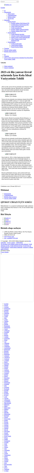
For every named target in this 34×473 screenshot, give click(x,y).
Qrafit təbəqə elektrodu (16, 247)
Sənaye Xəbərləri (9, 67)
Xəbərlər (6, 48)
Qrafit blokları (11, 42)
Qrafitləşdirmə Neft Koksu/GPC (20, 25)
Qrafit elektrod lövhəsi (16, 246)
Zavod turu (11, 18)
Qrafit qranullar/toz (16, 28)
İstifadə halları (11, 17)
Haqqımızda (7, 12)
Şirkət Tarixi (11, 14)
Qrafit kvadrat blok (16, 43)
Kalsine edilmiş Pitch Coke (18, 31)
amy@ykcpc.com (9, 236)
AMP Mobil (19, 242)
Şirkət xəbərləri (8, 66)
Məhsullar (7, 20)
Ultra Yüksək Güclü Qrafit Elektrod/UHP (18, 39)
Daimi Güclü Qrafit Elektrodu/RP (20, 37)
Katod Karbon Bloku (17, 47)
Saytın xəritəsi (11, 242)
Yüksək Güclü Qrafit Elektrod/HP (20, 36)
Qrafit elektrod (12, 32)
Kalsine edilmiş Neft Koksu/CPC (20, 23)
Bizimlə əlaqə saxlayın (10, 51)
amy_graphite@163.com (11, 238)
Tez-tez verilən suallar (10, 50)
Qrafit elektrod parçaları (17, 34)
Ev (5, 10)
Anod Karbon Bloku (17, 45)
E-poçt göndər (5, 252)
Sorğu (2, 210)
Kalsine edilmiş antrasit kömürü (20, 29)
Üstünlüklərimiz (12, 15)
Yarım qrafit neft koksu (17, 26)
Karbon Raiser (12, 21)
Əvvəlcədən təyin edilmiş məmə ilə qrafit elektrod (14, 244)
